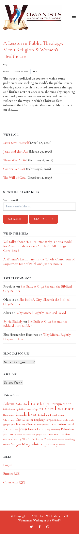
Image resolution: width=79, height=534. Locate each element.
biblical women (56, 408)
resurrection (62, 434)
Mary (47, 429)
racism (48, 433)
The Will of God (14, 177)
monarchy (55, 429)
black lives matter (34, 414)
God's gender (69, 419)
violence (6, 444)
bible (33, 403)
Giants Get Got (14, 169)
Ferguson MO (54, 419)
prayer (39, 434)
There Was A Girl (15, 160)
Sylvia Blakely (12, 321)
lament (32, 429)
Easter (29, 419)
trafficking (70, 439)
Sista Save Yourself (16, 143)
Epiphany (39, 419)
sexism (6, 439)
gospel (6, 424)
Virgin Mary (20, 444)
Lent (40, 429)
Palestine (67, 429)
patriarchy (10, 434)
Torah (47, 439)
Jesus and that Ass (15, 151)
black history (9, 415)
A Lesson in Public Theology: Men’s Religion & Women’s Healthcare (33, 49)
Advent (9, 403)
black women (58, 414)
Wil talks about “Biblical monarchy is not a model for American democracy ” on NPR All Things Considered (37, 246)
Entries (11, 473)
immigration (43, 424)
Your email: (11, 200)
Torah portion (58, 439)
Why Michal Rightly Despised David (41, 313)
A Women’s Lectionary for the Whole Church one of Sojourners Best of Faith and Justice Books (39, 261)
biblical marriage (10, 409)
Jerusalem (10, 429)
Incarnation (57, 424)
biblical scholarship (28, 409)
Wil (7, 71)
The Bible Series (32, 439)
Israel (70, 424)
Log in (7, 465)
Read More (26, 109)
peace (19, 434)
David (20, 419)
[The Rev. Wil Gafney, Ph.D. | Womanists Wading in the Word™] (32, 17)
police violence (29, 434)
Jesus (23, 429)
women (62, 444)
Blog (5, 64)
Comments (14, 482)
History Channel (26, 424)
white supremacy (44, 444)
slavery (16, 439)
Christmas (9, 419)
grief (13, 424)
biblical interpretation (55, 404)
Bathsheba (21, 404)
